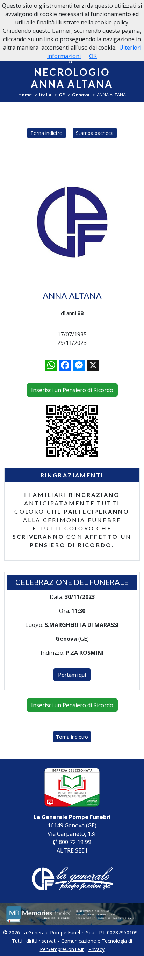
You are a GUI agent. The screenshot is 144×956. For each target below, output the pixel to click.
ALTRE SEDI (72, 850)
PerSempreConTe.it (62, 949)
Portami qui (72, 674)
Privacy (96, 949)
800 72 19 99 (74, 842)
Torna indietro (46, 133)
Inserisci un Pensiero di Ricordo (72, 390)
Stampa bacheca (95, 133)
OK (93, 56)
